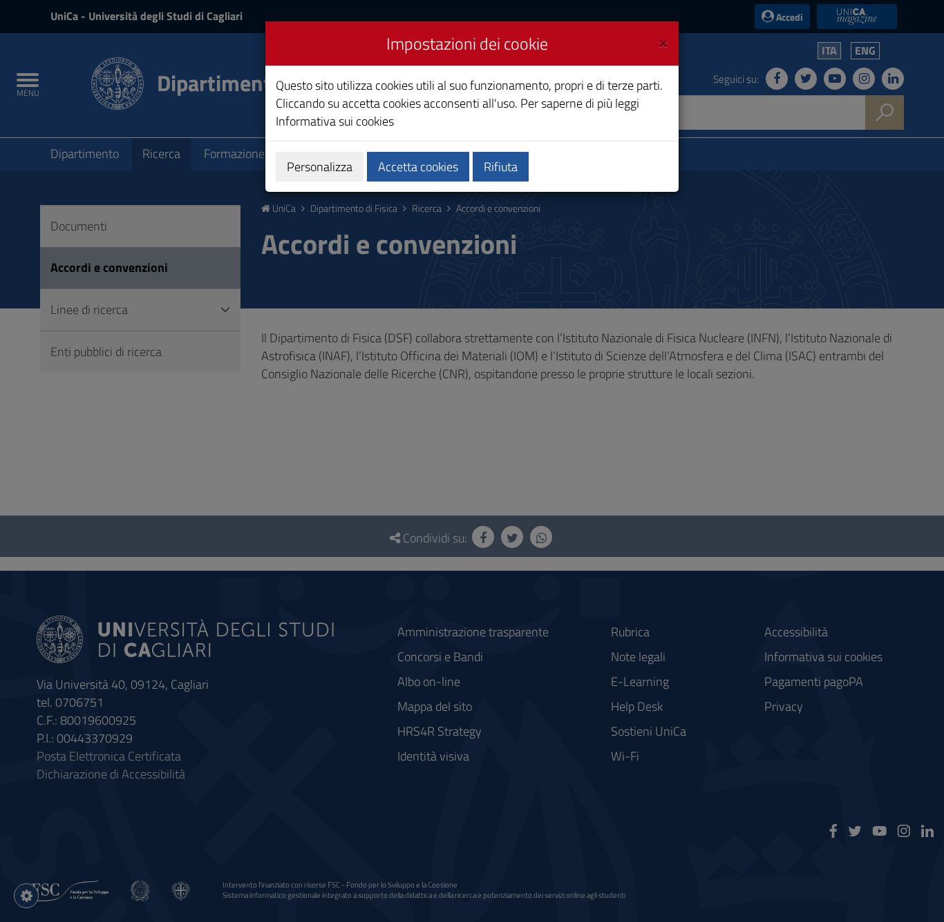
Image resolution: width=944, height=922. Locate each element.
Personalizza (319, 166)
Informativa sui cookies (335, 121)
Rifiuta (501, 166)
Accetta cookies (418, 166)
